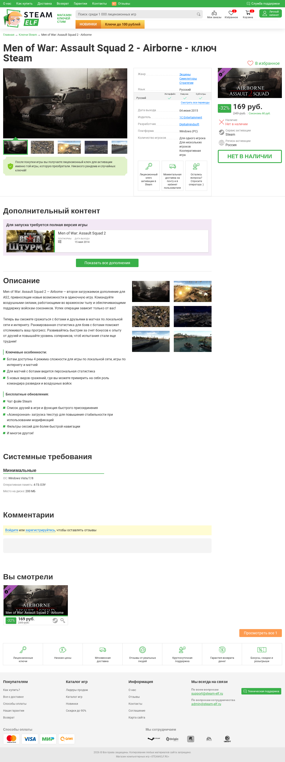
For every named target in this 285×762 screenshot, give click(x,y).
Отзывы (134, 696)
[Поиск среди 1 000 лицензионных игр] (198, 14)
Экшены (185, 74)
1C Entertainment (190, 117)
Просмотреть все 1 (260, 633)
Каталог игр (74, 696)
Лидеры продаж (77, 690)
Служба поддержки (265, 3)
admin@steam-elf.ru (206, 704)
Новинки (88, 24)
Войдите (11, 530)
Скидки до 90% (76, 710)
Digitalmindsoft (189, 124)
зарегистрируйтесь (40, 530)
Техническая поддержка (263, 691)
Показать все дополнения (107, 263)
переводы (195, 102)
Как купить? (11, 690)
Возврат (9, 717)
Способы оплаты (14, 703)
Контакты (135, 703)
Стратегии (186, 82)
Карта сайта (137, 717)
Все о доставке (13, 696)
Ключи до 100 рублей (122, 24)
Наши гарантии (13, 710)
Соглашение (137, 710)
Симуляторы (188, 78)
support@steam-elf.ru (207, 694)
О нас (132, 690)
